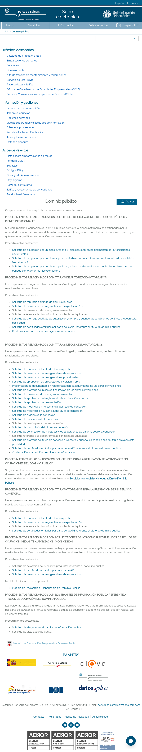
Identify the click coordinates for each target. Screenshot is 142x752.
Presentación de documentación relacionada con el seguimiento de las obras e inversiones (66, 385)
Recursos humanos (18, 117)
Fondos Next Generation (21, 194)
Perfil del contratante (19, 184)
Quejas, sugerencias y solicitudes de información (36, 122)
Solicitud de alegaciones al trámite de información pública (46, 627)
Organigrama (14, 180)
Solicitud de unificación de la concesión (35, 419)
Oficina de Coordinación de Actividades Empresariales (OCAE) (43, 89)
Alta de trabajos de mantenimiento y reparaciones (36, 75)
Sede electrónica (67, 14)
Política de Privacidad (77, 716)
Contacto (39, 716)
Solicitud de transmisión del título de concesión (40, 427)
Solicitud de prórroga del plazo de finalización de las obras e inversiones (55, 390)
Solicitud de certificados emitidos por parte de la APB (43, 570)
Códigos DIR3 (15, 170)
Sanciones (13, 65)
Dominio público (20, 31)
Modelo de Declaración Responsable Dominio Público (45, 643)
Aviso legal (54, 716)
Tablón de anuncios (18, 113)
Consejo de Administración (23, 175)
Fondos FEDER (16, 160)
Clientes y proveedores (20, 127)
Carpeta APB (130, 25)
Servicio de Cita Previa (20, 79)
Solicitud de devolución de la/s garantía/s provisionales (45, 377)
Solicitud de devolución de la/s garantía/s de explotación (46, 373)
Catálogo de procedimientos (24, 55)
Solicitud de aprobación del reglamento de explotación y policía (50, 398)
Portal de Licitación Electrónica (25, 132)
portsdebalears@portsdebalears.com (119, 705)
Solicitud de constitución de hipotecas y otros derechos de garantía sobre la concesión (64, 431)
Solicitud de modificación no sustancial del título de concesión (49, 406)
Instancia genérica (17, 142)
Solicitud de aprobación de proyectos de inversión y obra (46, 381)
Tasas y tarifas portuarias (21, 137)
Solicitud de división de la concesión (33, 415)
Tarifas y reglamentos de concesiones (29, 189)
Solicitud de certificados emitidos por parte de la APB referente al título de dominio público (66, 327)
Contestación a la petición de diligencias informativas (43, 331)
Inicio (9, 25)
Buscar (94, 32)
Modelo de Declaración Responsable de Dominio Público (46, 587)
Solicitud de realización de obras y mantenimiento (42, 394)
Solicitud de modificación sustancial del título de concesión (47, 410)
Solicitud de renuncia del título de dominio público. (42, 518)
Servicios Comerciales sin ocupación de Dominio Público (40, 94)
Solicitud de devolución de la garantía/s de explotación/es (47, 306)
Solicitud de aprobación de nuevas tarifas (36, 402)
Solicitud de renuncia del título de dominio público (42, 302)
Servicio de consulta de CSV (23, 108)
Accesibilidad (100, 716)
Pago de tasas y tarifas (20, 84)
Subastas (12, 165)
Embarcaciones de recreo (22, 60)
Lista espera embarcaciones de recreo (29, 155)
